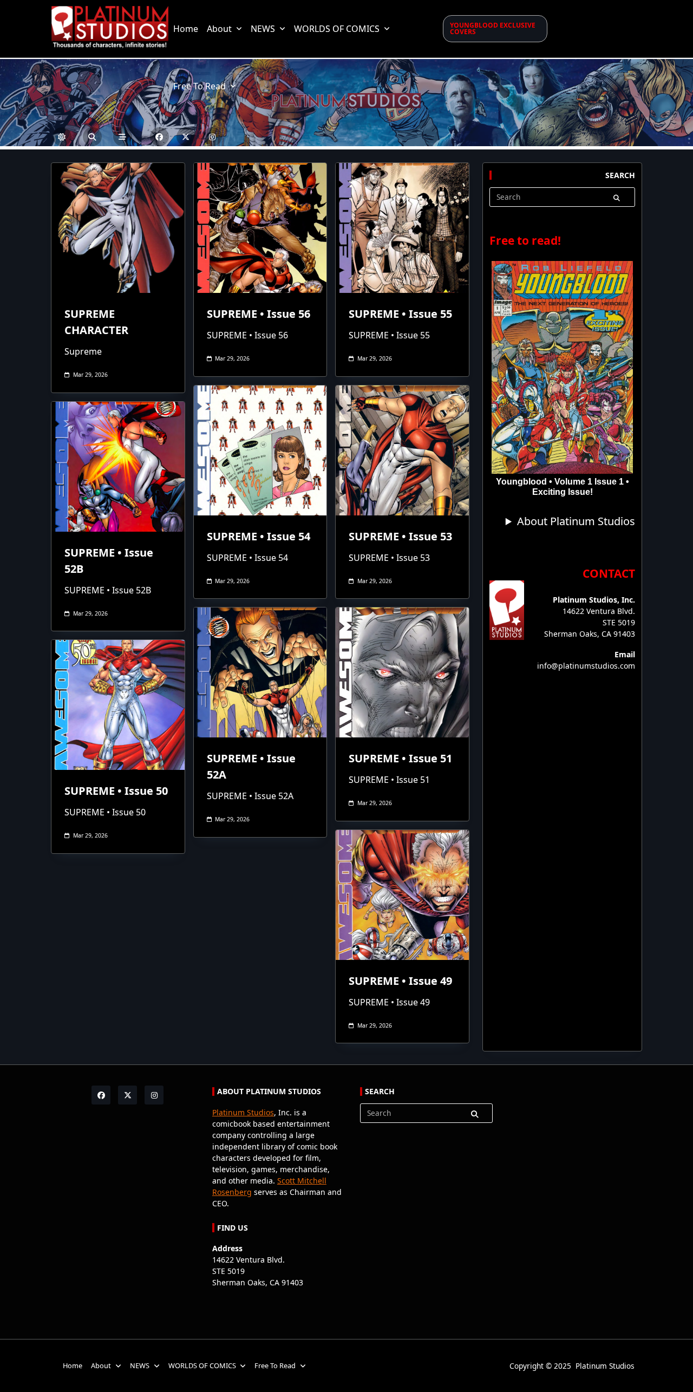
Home (185, 29)
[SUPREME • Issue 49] (402, 895)
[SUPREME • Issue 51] (402, 672)
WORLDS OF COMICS (337, 29)
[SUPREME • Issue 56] (260, 228)
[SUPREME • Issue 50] (118, 705)
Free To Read (199, 86)
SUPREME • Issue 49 (400, 980)
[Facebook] (159, 136)
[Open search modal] (92, 136)
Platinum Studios (243, 1112)
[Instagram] (212, 136)
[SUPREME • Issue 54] (260, 450)
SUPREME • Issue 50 (116, 790)
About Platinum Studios (576, 521)
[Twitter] (185, 136)
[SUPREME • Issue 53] (402, 450)
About (219, 29)
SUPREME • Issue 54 (258, 536)
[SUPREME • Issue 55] (402, 228)
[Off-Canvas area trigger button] (122, 136)
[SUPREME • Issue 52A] (260, 672)
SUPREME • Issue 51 (400, 758)
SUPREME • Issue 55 (400, 313)
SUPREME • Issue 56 (258, 313)
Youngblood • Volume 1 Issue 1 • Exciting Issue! (562, 486)
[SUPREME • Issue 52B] (118, 467)
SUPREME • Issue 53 (400, 536)
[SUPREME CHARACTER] (118, 228)
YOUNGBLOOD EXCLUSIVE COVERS (492, 28)
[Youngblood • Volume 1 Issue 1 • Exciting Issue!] (562, 367)
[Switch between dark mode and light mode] (62, 136)
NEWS (263, 29)
